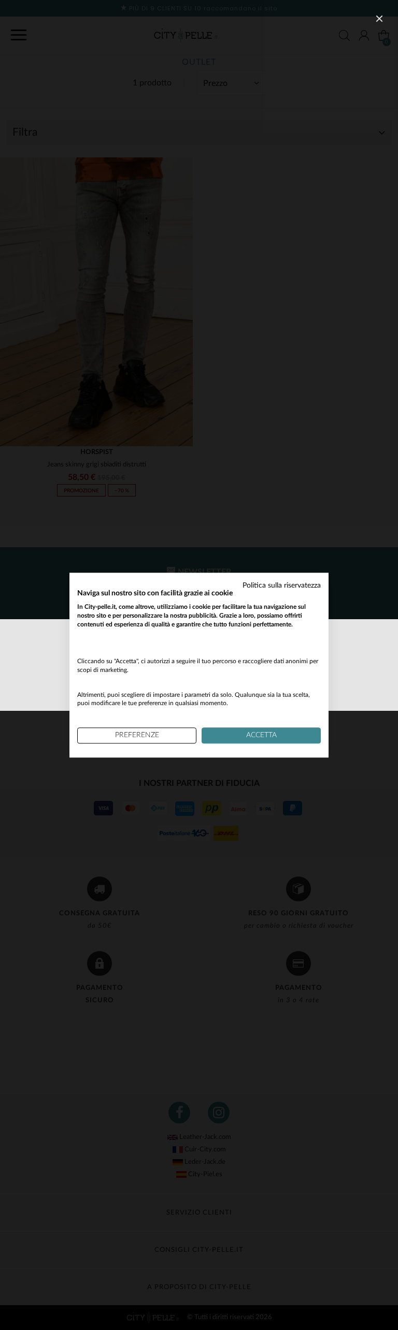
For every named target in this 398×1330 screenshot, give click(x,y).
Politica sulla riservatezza (282, 585)
